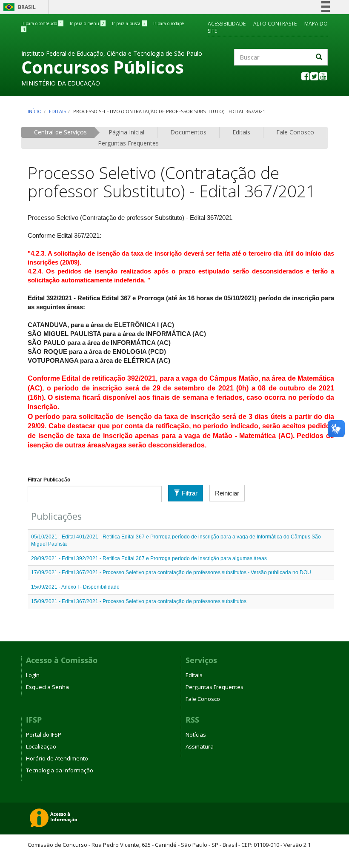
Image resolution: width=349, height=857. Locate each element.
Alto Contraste (275, 23)
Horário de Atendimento (57, 758)
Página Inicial (126, 132)
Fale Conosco (295, 132)
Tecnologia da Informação (59, 770)
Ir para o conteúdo (41, 23)
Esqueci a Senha (47, 687)
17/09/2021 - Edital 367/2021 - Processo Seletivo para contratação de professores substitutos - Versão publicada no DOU (171, 572)
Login (33, 675)
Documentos (188, 132)
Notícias (196, 734)
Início (35, 111)
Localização (41, 746)
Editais (57, 111)
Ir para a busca (129, 23)
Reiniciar (227, 493)
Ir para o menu (87, 23)
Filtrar (188, 493)
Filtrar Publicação (49, 480)
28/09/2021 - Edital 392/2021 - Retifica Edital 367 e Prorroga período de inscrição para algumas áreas (149, 558)
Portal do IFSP (43, 734)
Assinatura (200, 746)
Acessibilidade (227, 23)
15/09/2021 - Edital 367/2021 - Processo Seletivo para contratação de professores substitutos (138, 601)
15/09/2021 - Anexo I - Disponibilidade (75, 587)
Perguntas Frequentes (128, 143)
